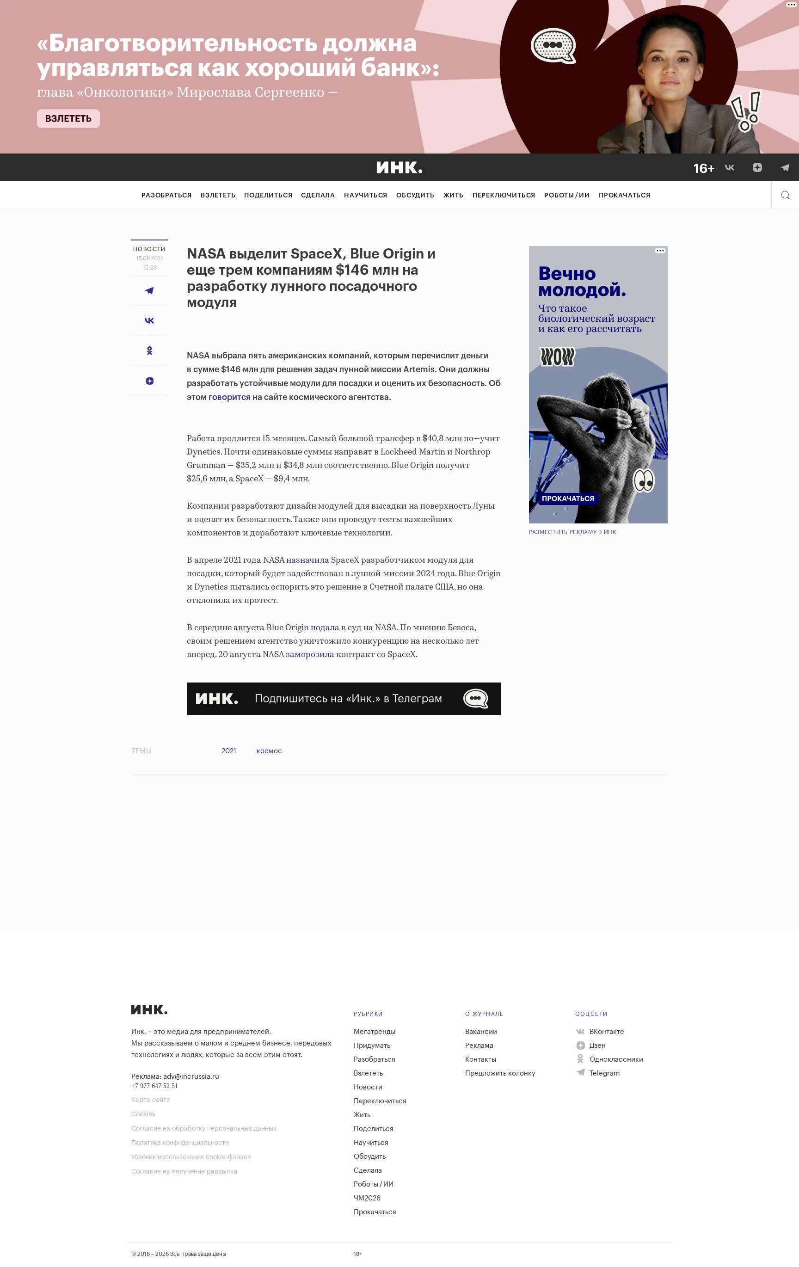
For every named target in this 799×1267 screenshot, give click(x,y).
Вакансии (481, 1031)
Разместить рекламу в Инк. (573, 532)
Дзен (597, 1045)
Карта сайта (150, 1100)
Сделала (318, 195)
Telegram (604, 1073)
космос (269, 751)
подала (325, 628)
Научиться (365, 195)
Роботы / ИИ (567, 195)
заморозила (310, 655)
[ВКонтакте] (730, 167)
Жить (453, 195)
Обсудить (415, 195)
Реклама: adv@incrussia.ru (175, 1076)
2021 (228, 751)
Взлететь (218, 195)
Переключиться (504, 195)
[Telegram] (785, 167)
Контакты (481, 1059)
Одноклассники (615, 1059)
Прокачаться (625, 195)
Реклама (479, 1045)
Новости (368, 1087)
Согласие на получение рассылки (184, 1172)
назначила (308, 560)
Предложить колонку (500, 1073)
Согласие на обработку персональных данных (204, 1129)
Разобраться (166, 195)
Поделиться (268, 195)
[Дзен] (757, 167)
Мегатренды (375, 1031)
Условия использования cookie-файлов (191, 1157)
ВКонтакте (606, 1031)
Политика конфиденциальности (180, 1143)
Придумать (372, 1045)
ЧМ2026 (367, 1198)
